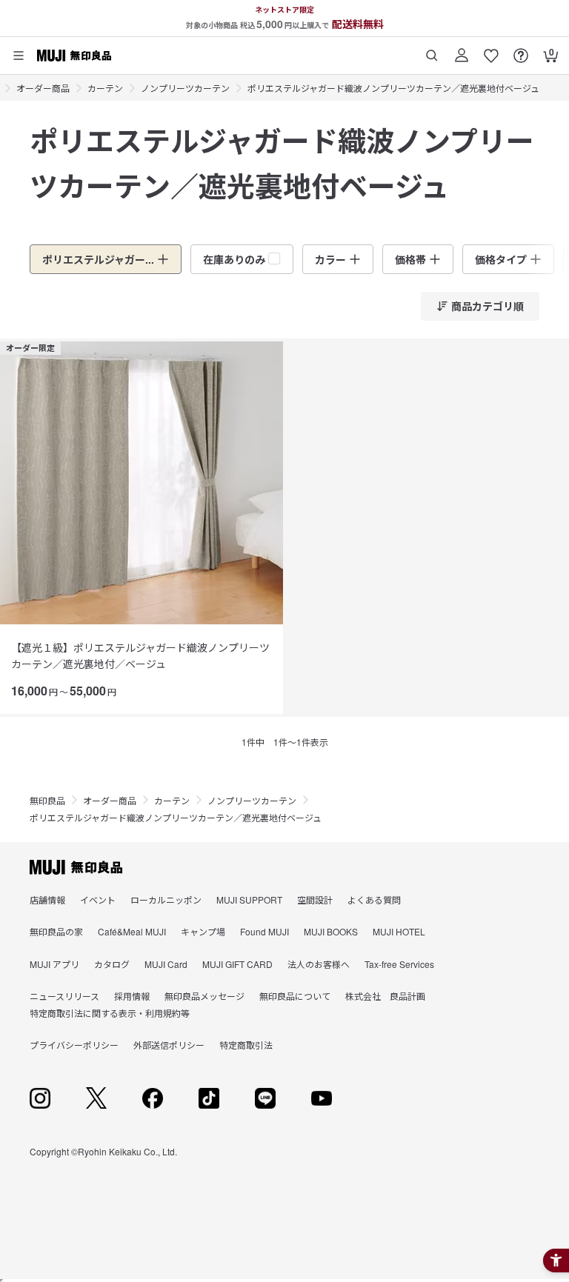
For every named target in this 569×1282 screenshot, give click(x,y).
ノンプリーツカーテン (185, 87)
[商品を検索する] (432, 50)
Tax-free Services (399, 964)
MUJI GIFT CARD (237, 964)
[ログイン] (461, 50)
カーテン (105, 87)
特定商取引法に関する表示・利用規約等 (110, 1012)
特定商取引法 (246, 1044)
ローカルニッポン (166, 899)
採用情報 (132, 995)
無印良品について (294, 995)
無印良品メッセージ (204, 995)
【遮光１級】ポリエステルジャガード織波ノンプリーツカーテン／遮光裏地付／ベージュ (140, 655)
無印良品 (47, 800)
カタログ (112, 964)
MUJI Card (165, 964)
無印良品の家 (56, 931)
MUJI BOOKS (331, 931)
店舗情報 (47, 899)
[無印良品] (76, 867)
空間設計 (315, 899)
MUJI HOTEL (399, 931)
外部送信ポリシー (168, 1044)
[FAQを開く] (520, 50)
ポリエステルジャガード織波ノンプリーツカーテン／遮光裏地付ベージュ (393, 87)
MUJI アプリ (54, 964)
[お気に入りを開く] (491, 50)
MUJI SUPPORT (249, 899)
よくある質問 (374, 899)
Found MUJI (264, 931)
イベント (98, 899)
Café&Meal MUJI (132, 931)
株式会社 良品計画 (385, 995)
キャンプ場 (203, 931)
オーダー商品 (43, 87)
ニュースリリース (64, 995)
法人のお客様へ (318, 964)
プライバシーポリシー (74, 1044)
